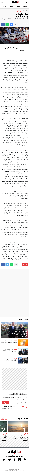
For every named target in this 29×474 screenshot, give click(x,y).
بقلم (24, 24)
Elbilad (14, 2)
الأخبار (11, 7)
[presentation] (6, 418)
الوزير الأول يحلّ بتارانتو (10, 360)
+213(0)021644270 (21, 468)
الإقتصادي (4, 7)
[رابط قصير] (16, 24)
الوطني (18, 7)
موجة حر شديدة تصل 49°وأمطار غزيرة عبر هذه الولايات (20, 438)
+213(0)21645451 (10, 468)
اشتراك (6, 403)
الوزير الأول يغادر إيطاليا (10, 351)
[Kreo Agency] (24, 466)
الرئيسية (25, 7)
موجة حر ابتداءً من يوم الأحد (9, 342)
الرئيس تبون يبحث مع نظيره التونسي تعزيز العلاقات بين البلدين (17, 333)
